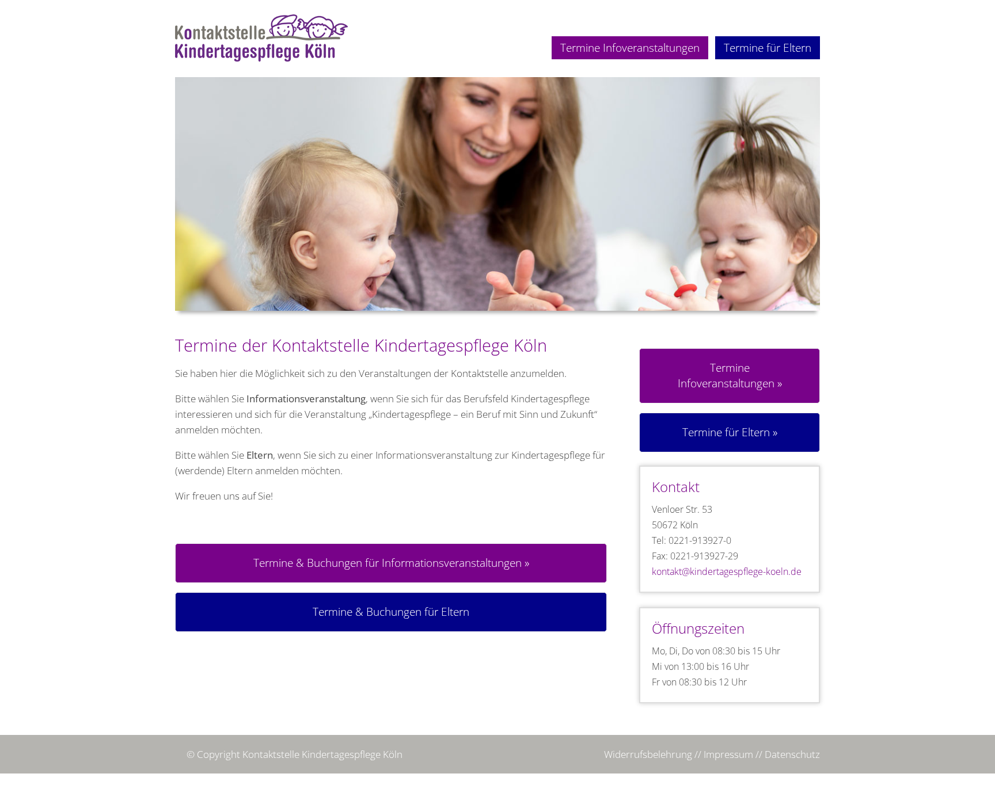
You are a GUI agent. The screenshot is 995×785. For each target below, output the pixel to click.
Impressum (728, 754)
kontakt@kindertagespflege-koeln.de (727, 571)
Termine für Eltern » (729, 432)
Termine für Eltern (767, 47)
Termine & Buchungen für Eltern (391, 611)
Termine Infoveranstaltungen (630, 47)
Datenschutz (792, 754)
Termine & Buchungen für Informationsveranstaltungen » (391, 562)
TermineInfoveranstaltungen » (730, 375)
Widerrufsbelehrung (648, 754)
